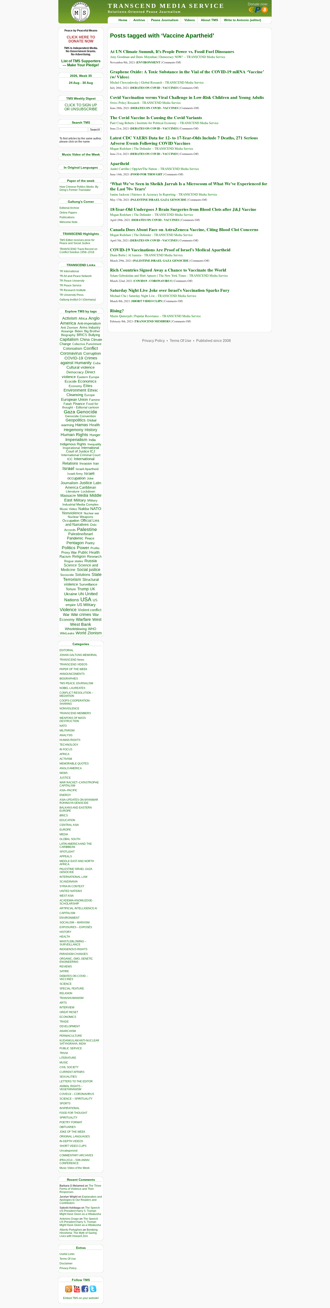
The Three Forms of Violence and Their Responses (80, 1189)
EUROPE (65, 829)
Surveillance (88, 584)
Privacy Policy (68, 1268)
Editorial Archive (69, 207)
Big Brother (92, 331)
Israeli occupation (81, 475)
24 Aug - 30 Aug (81, 83)
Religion (79, 556)
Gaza (69, 411)
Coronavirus (71, 353)
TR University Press (71, 294)
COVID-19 (73, 358)
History (91, 430)
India (92, 440)
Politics (68, 547)
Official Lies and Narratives (82, 522)
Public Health (89, 552)
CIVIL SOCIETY (69, 1067)
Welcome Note (68, 222)
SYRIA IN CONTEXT (71, 886)
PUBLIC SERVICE (70, 1048)
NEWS (63, 773)
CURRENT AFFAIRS (71, 1072)
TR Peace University (71, 280)
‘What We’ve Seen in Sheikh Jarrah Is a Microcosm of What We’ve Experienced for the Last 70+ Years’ (188, 186)
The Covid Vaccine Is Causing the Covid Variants (156, 117)
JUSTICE (65, 777)
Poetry (90, 543)
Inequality (94, 444)
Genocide (87, 411)
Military (80, 500)
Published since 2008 (213, 341)
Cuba (97, 363)
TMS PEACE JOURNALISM (76, 683)
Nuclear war (91, 513)
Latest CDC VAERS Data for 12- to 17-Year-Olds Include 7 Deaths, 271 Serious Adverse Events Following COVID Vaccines (184, 140)
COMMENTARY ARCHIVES (76, 1155)
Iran (96, 463)
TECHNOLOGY (68, 744)
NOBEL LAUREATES (72, 688)
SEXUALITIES (68, 1076)
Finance (79, 404)
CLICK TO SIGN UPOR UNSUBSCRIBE (80, 107)
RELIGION (65, 993)
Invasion (85, 463)
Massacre (68, 495)
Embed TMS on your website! (81, 1298)
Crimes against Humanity (78, 360)
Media (82, 495)
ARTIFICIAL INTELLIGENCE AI (78, 908)
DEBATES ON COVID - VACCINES (154, 87)
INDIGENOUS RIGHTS (73, 949)
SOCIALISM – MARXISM (74, 922)
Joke (90, 478)
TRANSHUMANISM (71, 998)
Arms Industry (89, 327)
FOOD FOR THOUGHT (73, 1112)
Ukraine (70, 594)
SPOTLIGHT (67, 851)
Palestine (87, 529)
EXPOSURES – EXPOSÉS (75, 927)
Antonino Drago (69, 1218)
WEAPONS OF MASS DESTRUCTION (72, 719)
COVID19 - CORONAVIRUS (153, 281)
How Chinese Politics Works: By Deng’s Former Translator (78, 188)
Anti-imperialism (89, 323)
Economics (87, 381)
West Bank (80, 624)
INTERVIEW (66, 1007)
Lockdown (88, 491)
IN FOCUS (65, 749)
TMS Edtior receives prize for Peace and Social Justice (77, 241)
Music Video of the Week (74, 1168)
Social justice (88, 569)
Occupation (70, 520)
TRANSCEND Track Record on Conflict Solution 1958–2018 (78, 250)
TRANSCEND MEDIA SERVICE (166, 5)
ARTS (63, 1002)
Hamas (81, 425)
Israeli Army (75, 473)
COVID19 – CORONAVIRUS (76, 1094)
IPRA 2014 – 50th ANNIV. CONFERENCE (74, 1162)
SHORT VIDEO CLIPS (72, 1146)
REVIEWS (65, 966)
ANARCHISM (67, 1031)
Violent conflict (89, 610)
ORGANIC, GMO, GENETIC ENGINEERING (76, 960)
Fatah (68, 404)
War (66, 615)
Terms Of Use (67, 1258)
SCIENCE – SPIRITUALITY (75, 1098)
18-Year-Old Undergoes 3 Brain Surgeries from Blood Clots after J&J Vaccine (183, 209)
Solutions (82, 575)
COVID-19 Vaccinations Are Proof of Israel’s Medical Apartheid (170, 250)
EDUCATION (67, 820)
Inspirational (71, 448)
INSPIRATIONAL (69, 1108)
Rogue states (73, 561)
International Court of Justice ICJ (82, 449)
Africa (83, 318)
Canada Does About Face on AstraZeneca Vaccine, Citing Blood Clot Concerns (184, 229)
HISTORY (65, 932)
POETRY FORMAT (70, 1122)
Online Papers (68, 212)
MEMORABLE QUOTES (74, 763)
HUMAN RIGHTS (69, 740)
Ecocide (71, 381)
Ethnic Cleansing (82, 392)
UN (81, 594)
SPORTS (64, 1103)
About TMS (209, 20)
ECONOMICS (67, 1016)
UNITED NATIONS (70, 891)
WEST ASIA (66, 895)
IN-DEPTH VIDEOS (71, 1141)
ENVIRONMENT (69, 917)
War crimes (81, 614)
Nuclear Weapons (80, 517)
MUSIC (63, 1062)
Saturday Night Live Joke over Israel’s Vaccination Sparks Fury (170, 290)
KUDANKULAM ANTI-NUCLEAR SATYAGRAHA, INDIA (79, 1042)
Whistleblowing (76, 629)
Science (70, 565)
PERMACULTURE (70, 1035)
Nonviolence (72, 513)
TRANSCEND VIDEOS (73, 664)
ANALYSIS (66, 735)
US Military (86, 605)
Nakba (83, 509)
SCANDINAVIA (68, 881)
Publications (67, 217)
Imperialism (76, 439)
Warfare (83, 619)
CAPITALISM (67, 913)
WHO (92, 629)
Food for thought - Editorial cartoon (80, 405)
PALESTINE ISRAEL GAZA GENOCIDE (158, 199)
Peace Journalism (164, 20)
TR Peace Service (70, 285)
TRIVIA (63, 1053)
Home (123, 20)
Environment (75, 390)
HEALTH (64, 936)
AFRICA (64, 754)
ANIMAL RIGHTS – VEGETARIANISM (71, 1088)
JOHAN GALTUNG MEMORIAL (78, 655)
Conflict (91, 348)
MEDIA (63, 834)
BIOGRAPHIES (68, 678)
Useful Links (67, 1254)
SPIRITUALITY (68, 1117)
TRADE (64, 1021)
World (81, 633)
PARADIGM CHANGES (73, 954)
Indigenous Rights (73, 444)
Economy (75, 386)
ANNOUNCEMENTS (72, 673)
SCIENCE (65, 983)
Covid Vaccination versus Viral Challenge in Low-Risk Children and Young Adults (187, 97)
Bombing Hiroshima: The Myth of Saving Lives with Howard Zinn (78, 1233)
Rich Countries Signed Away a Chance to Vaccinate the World (168, 270)
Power (83, 547)
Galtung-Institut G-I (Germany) (77, 299)
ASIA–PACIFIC (68, 790)
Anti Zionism (69, 327)
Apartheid (119, 163)
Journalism (69, 483)
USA (85, 599)
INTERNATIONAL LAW (73, 876)
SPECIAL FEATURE (71, 988)
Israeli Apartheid (87, 469)
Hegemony (73, 429)
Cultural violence (80, 367)
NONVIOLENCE (69, 708)
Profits (94, 548)
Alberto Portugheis (70, 1229)
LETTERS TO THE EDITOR (76, 1081)
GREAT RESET (68, 1012)
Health (94, 425)
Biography (68, 335)
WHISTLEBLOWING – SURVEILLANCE (72, 943)
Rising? (117, 311)
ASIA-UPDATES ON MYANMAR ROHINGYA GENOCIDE (78, 801)
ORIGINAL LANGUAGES (74, 1136)
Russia (90, 561)
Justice (85, 483)
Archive (139, 20)
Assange (67, 331)
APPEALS (65, 856)
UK (92, 589)
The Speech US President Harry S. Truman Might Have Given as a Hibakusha (80, 1211)
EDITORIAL (66, 650)
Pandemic (75, 538)
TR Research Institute (72, 290)
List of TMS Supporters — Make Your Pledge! (81, 63)
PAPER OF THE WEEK (73, 669)
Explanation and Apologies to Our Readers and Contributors (80, 1200)
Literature (72, 491)
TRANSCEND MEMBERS (75, 713)
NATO (95, 508)
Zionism (95, 633)
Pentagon (75, 543)
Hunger (95, 435)
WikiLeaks (67, 633)
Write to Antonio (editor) (242, 20)
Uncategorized (68, 1150)
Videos (189, 20)
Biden (79, 331)
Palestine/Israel (80, 534)
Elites (87, 386)
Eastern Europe (88, 377)
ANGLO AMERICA (70, 768)
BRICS (82, 335)
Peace (89, 538)
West (96, 619)
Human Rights (74, 434)
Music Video (68, 509)
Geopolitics (76, 420)
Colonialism (72, 348)
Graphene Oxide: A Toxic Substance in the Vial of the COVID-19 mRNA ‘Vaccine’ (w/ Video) (187, 74)
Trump (83, 589)
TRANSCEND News (71, 659)
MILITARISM (67, 730)
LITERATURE (67, 1057)
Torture (71, 589)
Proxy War (69, 552)
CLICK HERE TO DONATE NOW (81, 39)
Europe (89, 395)
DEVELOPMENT (69, 1026)
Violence (68, 609)
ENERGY (65, 795)
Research (94, 556)
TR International (69, 271)
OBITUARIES (67, 1127)
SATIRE (64, 971)
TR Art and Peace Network (75, 276)
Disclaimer (66, 1263)
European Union (74, 399)
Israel (68, 468)
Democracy (75, 372)
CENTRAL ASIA (69, 825)
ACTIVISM (65, 758)
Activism (69, 318)
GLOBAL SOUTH (69, 839)
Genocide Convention (80, 416)
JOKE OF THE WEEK (72, 1131)
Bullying (94, 335)
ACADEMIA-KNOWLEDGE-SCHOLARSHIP (76, 902)
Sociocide (67, 575)
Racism (65, 556)
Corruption (92, 353)
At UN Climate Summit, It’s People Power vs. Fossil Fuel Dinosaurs (172, 51)
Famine (94, 399)
